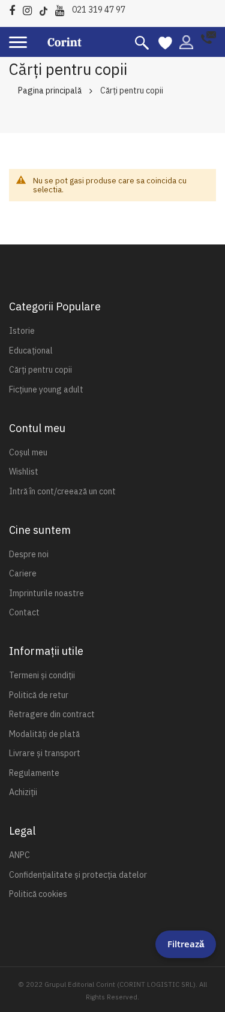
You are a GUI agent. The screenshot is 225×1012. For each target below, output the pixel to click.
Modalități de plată (44, 734)
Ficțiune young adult (46, 389)
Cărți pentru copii (40, 369)
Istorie (22, 330)
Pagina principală (50, 90)
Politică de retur (38, 695)
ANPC (19, 855)
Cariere (23, 573)
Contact (24, 612)
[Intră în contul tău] (186, 41)
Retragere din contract (52, 714)
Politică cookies (38, 894)
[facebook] (15, 9)
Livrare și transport (44, 753)
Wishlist (23, 471)
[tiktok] (46, 9)
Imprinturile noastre (46, 593)
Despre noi (29, 554)
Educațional (31, 350)
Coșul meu (28, 452)
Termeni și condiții (42, 675)
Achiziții (23, 792)
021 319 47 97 (98, 9)
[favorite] (165, 42)
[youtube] (62, 9)
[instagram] (30, 9)
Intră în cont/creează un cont (62, 491)
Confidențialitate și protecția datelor (78, 874)
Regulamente (34, 773)
